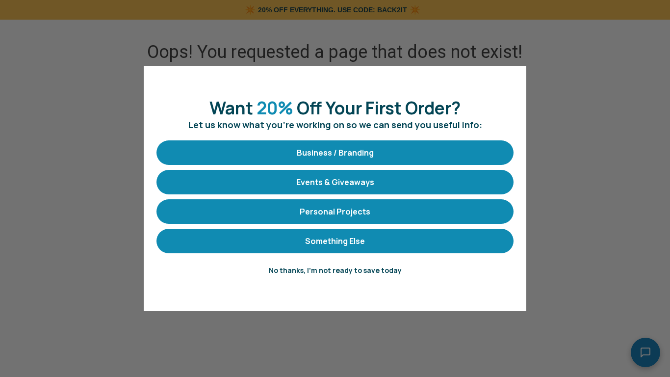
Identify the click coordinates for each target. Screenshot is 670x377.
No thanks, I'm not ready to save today (335, 270)
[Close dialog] (513, 78)
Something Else (335, 241)
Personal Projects (335, 211)
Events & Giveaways (335, 182)
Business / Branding (335, 152)
